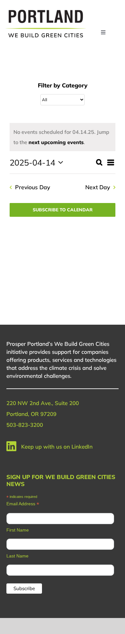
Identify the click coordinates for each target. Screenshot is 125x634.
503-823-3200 (24, 424)
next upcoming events (56, 142)
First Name (17, 529)
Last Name (17, 555)
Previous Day (32, 187)
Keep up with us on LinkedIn (57, 446)
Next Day (97, 187)
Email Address (22, 504)
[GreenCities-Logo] (45, 10)
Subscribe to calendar (63, 210)
